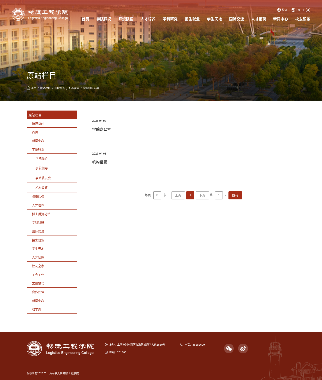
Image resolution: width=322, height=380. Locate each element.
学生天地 (214, 19)
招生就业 (192, 19)
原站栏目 (45, 88)
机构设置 (74, 88)
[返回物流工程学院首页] (40, 14)
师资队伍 (126, 19)
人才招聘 (258, 19)
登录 (284, 10)
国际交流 (236, 19)
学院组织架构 (91, 88)
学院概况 (103, 19)
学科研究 (170, 19)
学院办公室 (101, 129)
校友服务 (302, 19)
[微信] (229, 326)
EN (298, 10)
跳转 (235, 195)
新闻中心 (280, 19)
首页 (85, 19)
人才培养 (148, 19)
